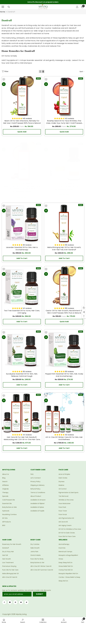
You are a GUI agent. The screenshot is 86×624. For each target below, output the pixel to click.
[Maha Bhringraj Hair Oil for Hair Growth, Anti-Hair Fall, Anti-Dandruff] (64, 223)
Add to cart (21, 197)
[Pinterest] (15, 602)
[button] (40, 71)
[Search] (9, 7)
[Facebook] (4, 602)
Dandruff (11, 12)
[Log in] (77, 7)
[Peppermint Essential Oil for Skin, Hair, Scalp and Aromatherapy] (64, 349)
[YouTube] (21, 602)
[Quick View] (4, 84)
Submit (39, 594)
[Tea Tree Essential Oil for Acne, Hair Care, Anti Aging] (22, 286)
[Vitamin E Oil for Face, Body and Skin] (64, 162)
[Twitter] (27, 602)
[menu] (3, 7)
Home (2, 12)
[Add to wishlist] (4, 79)
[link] (22, 621)
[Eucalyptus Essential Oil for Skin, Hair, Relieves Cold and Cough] (22, 349)
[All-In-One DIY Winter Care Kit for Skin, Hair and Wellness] (64, 413)
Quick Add (21, 132)
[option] (43, 2)
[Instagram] (10, 602)
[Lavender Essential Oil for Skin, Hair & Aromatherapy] (22, 223)
